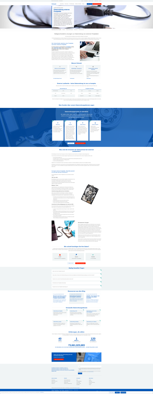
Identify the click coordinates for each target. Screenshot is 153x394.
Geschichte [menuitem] (90, 381)
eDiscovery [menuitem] (53, 383)
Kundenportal (72, 78)
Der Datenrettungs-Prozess (57, 78)
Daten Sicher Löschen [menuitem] (54, 381)
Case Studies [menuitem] (78, 382)
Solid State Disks (57, 47)
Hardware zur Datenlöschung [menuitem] (68, 383)
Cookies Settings (111, 392)
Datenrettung (89, 78)
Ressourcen (75, 29)
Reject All (117, 392)
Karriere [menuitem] (90, 384)
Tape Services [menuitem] (53, 382)
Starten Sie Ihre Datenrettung (80, 143)
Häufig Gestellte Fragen (69, 29)
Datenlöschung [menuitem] (66, 382)
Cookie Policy (42, 392)
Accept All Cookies (123, 392)
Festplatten (68, 46)
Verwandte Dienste (81, 29)
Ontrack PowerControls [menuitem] (67, 381)
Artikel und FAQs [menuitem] (78, 383)
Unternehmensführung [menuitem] (92, 382)
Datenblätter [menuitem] (78, 384)
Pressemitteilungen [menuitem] (78, 381)
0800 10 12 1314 (70, 143)
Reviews (63, 29)
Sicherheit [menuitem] (90, 383)
